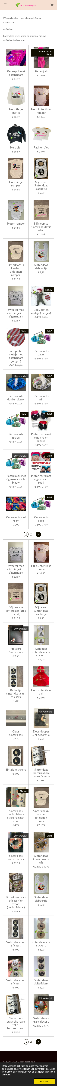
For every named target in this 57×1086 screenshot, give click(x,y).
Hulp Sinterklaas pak (41, 691)
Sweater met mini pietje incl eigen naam (16, 313)
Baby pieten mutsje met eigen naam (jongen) (15, 356)
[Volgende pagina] (38, 534)
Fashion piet (41, 147)
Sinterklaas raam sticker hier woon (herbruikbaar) (16, 902)
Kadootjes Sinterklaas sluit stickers (41, 652)
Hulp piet (16, 147)
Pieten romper (16, 223)
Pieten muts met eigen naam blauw (41, 437)
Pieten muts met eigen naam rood (41, 479)
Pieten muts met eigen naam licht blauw (16, 479)
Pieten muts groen (15, 435)
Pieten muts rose (41, 519)
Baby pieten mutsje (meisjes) (41, 311)
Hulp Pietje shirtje (16, 111)
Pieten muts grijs (41, 397)
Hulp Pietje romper (16, 183)
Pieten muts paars (41, 352)
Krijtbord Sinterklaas (16, 650)
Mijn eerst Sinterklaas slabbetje (41, 185)
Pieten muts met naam (16, 519)
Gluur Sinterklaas (16, 733)
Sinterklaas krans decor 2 (16, 857)
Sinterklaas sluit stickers (15, 943)
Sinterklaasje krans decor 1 (41, 1019)
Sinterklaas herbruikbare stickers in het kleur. (15, 816)
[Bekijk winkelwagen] (51, 5)
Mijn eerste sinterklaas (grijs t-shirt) (41, 227)
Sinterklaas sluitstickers (41, 981)
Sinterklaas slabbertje (41, 266)
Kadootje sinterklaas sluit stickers (15, 693)
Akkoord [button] (44, 1081)
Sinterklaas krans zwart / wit (41, 859)
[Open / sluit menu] (5, 5)
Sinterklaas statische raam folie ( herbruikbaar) (16, 1023)
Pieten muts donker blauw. (15, 397)
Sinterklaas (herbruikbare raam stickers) (41, 773)
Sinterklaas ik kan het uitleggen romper (16, 270)
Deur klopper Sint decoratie (41, 733)
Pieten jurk (41, 71)
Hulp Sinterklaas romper (41, 111)
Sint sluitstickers (16, 769)
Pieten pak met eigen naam (16, 73)
